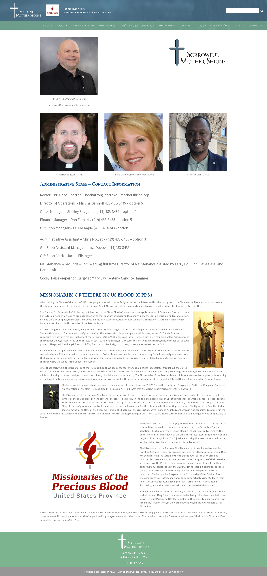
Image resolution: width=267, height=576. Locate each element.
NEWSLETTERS (107, 25)
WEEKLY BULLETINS (83, 25)
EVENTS (186, 25)
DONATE (239, 25)
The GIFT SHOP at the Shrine (213, 25)
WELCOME (46, 25)
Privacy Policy (147, 571)
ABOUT (61, 25)
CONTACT (254, 25)
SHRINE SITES (166, 25)
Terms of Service (167, 571)
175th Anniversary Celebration (137, 25)
